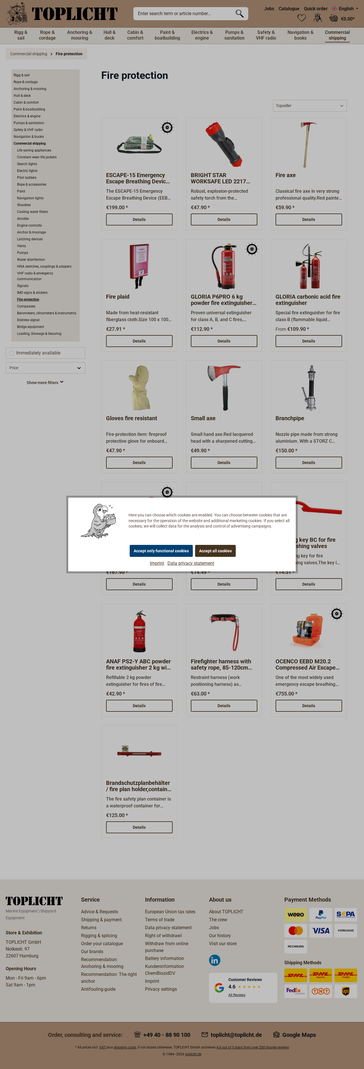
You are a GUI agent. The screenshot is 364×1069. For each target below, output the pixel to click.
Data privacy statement (190, 563)
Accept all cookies (215, 551)
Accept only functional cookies (161, 551)
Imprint (157, 563)
